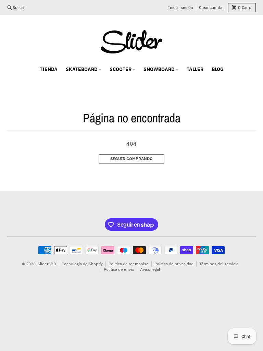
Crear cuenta (210, 7)
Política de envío (119, 269)
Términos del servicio (219, 263)
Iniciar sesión (180, 7)
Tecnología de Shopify (82, 263)
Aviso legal (150, 269)
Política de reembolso (129, 263)
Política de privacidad (173, 263)
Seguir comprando (131, 158)
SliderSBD (47, 263)
